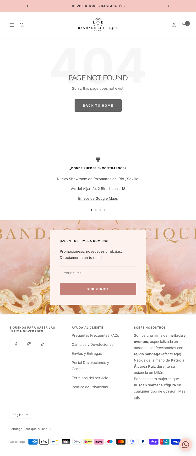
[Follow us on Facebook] (16, 344)
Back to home (98, 105)
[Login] (174, 25)
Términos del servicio (90, 378)
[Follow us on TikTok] (42, 344)
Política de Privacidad (90, 387)
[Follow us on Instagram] (29, 344)
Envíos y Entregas (87, 353)
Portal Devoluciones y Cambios (90, 365)
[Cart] (184, 25)
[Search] (22, 25)
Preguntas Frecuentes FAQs (95, 335)
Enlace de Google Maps (98, 198)
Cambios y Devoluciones (93, 344)
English (18, 415)
